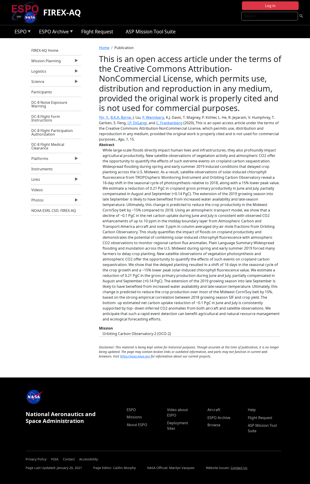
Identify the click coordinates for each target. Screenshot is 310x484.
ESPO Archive (53, 32)
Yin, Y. (104, 117)
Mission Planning (45, 62)
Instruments (42, 168)
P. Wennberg (153, 117)
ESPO (19, 32)
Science (37, 82)
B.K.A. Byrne (121, 117)
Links (35, 180)
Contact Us (239, 468)
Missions (134, 417)
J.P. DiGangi (137, 122)
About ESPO (137, 424)
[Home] (27, 12)
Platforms (39, 159)
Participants (41, 91)
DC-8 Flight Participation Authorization (52, 132)
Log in (270, 5)
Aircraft (213, 409)
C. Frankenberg (169, 122)
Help (252, 409)
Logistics (38, 72)
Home (104, 47)
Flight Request (97, 31)
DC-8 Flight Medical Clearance (47, 146)
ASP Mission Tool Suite (151, 31)
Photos (37, 201)
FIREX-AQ (62, 12)
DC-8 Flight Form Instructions (45, 118)
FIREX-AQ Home (44, 50)
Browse (213, 424)
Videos (37, 189)
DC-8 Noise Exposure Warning (49, 104)
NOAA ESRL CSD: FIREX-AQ (53, 210)
